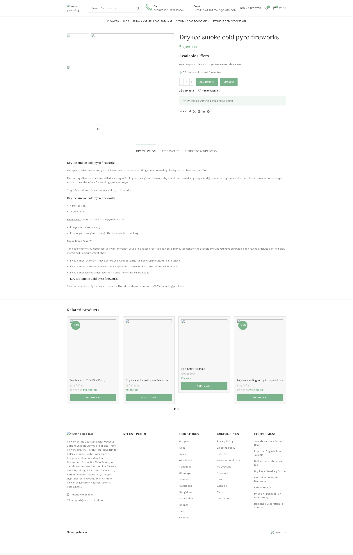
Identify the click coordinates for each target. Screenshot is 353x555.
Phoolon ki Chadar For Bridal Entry (267, 495)
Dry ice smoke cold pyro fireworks (147, 380)
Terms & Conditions (229, 460)
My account (224, 466)
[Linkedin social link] (204, 111)
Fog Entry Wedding (193, 368)
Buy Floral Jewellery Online (270, 471)
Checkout (222, 473)
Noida (182, 454)
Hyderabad (185, 485)
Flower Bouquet (263, 487)
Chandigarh (186, 473)
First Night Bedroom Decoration (266, 479)
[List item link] (92, 495)
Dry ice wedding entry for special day (260, 380)
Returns (222, 454)
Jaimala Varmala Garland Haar (269, 443)
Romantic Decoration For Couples (269, 505)
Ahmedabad (186, 498)
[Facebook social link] (190, 111)
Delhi (182, 447)
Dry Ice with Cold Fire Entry (87, 380)
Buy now (229, 81)
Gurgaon (184, 441)
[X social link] (194, 111)
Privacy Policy (225, 441)
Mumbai (184, 479)
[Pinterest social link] (199, 111)
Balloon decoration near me (268, 463)
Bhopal (183, 504)
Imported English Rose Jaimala (267, 453)
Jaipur (183, 511)
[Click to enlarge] (98, 129)
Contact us (223, 498)
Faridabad (185, 466)
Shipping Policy (226, 447)
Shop (220, 492)
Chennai (184, 517)
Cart (219, 479)
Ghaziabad (185, 460)
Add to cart (206, 81)
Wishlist (222, 485)
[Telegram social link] (208, 111)
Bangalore (185, 492)
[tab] (146, 149)
